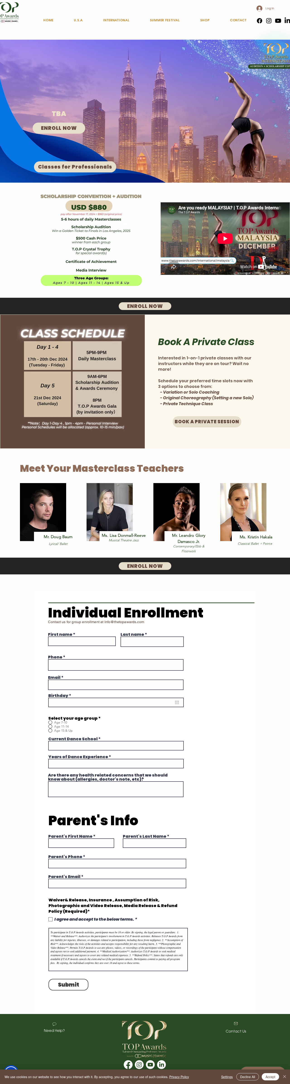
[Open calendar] (177, 702)
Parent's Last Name (144, 836)
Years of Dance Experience (78, 757)
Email (54, 677)
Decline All (247, 1076)
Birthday (61, 696)
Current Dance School (73, 739)
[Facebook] (259, 20)
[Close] (284, 1076)
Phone (55, 657)
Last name (132, 634)
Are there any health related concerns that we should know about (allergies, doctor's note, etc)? (108, 777)
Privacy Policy (179, 1076)
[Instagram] (268, 20)
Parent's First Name (70, 836)
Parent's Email (64, 877)
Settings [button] (227, 1076)
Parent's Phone (65, 857)
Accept (270, 1076)
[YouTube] (278, 20)
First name (60, 634)
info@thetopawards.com (124, 622)
